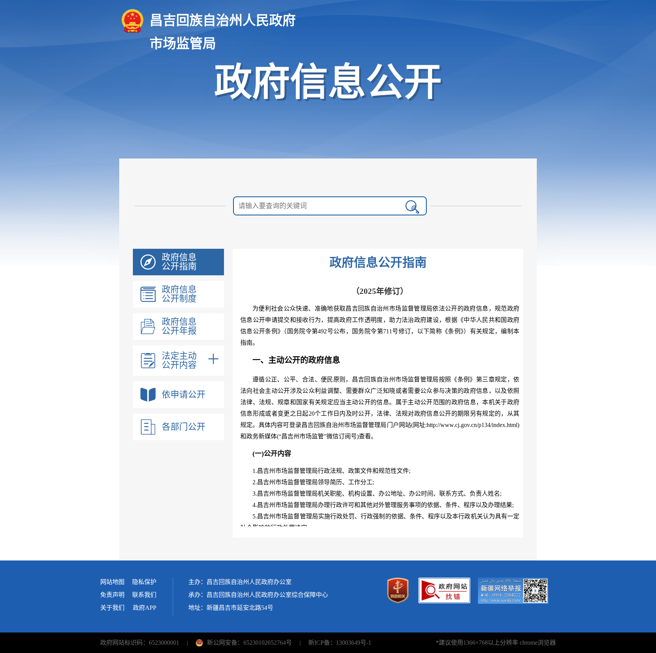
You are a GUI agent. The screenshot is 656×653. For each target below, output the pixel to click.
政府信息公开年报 (179, 326)
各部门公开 (183, 427)
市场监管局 (183, 43)
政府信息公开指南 (179, 262)
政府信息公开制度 (179, 294)
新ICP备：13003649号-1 (339, 642)
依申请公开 (183, 394)
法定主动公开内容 (179, 361)
